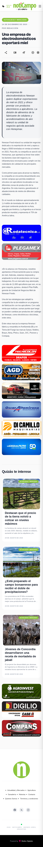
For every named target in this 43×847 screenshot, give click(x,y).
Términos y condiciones (29, 799)
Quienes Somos (11, 799)
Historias (22, 794)
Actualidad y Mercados (16, 790)
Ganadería (12, 794)
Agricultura (31, 790)
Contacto (31, 794)
